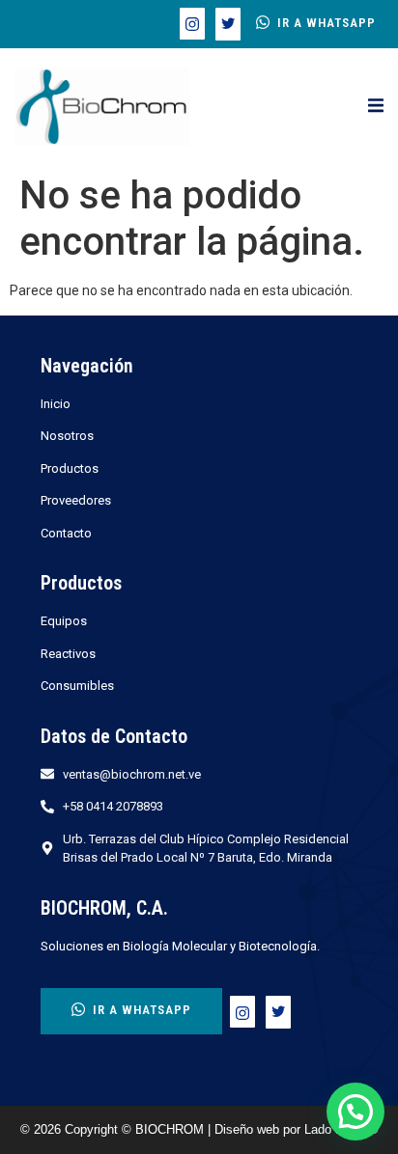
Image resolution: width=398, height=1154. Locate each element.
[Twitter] (228, 24)
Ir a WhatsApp (326, 22)
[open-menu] (376, 106)
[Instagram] (192, 24)
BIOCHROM (171, 1129)
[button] (355, 1111)
